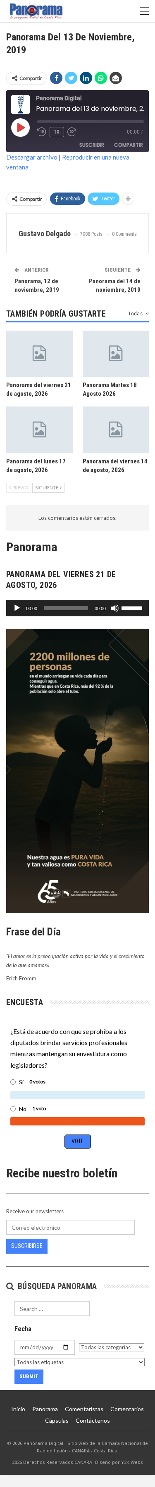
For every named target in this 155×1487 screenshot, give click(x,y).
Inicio (18, 1408)
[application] (77, 608)
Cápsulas (57, 1420)
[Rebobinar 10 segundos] (41, 131)
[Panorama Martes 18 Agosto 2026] (116, 354)
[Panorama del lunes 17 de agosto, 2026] (39, 429)
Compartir (128, 144)
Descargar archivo (31, 157)
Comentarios (127, 1408)
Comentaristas (84, 1408)
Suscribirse (27, 1246)
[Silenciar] (115, 608)
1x (57, 132)
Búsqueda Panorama (56, 1286)
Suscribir (91, 144)
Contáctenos (93, 1420)
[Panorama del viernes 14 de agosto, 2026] (116, 429)
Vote (78, 1141)
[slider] (133, 607)
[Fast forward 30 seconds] (72, 131)
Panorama (45, 1408)
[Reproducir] (17, 608)
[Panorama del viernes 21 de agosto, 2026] (39, 354)
